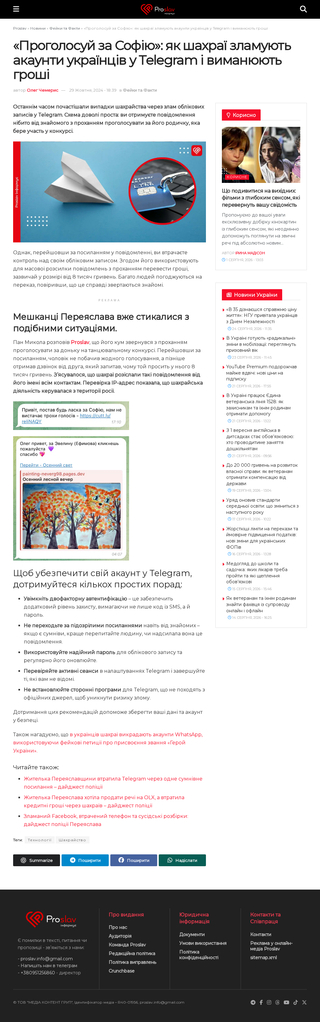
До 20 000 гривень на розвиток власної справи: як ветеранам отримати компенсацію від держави (262, 474)
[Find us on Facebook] (261, 1002)
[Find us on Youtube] (286, 1002)
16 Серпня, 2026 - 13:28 (251, 554)
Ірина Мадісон (250, 253)
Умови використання (203, 943)
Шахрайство (72, 840)
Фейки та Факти (64, 28)
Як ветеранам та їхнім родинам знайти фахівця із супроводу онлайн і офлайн (261, 604)
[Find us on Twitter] (304, 1002)
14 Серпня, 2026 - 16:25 (251, 617)
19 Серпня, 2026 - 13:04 (251, 490)
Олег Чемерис (42, 90)
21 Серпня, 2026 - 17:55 (251, 386)
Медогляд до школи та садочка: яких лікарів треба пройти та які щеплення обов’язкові (257, 573)
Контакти (260, 934)
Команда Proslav (127, 945)
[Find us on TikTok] (295, 1002)
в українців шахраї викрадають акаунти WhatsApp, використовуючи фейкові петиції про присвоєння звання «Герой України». (107, 743)
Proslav (20, 28)
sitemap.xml (263, 957)
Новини (38, 28)
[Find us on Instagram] (269, 1002)
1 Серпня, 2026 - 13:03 (244, 260)
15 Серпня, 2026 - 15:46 (251, 589)
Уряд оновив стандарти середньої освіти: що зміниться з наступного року (262, 506)
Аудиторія (120, 936)
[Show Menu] (16, 9)
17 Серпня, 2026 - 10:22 (251, 519)
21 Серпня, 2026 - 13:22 (251, 421)
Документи (192, 934)
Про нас (118, 927)
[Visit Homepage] (159, 9)
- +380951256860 (36, 972)
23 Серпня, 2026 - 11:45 (251, 357)
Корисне (237, 177)
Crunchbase (122, 971)
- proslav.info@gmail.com (45, 959)
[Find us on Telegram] (253, 1002)
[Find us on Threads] (277, 1002)
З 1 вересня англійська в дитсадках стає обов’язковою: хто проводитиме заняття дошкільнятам (260, 439)
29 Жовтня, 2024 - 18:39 (93, 90)
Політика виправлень (132, 962)
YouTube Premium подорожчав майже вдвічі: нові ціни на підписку (261, 373)
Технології (40, 840)
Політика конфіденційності (198, 954)
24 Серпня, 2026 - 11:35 (251, 329)
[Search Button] (303, 9)
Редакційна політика (132, 953)
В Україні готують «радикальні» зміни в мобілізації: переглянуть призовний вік (261, 344)
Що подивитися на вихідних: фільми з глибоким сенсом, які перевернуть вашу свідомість (261, 198)
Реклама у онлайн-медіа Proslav (271, 945)
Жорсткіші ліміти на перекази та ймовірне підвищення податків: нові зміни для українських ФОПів (262, 538)
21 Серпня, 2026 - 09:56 (251, 456)
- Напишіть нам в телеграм (47, 965)
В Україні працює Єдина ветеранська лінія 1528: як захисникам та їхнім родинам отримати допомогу (258, 405)
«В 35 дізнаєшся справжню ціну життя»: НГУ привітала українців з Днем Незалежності (262, 315)
